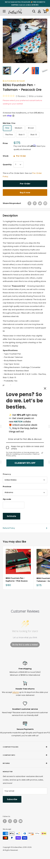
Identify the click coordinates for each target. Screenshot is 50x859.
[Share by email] (45, 203)
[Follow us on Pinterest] (15, 821)
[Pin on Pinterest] (35, 203)
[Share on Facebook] (29, 203)
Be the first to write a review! (25, 644)
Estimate (11, 516)
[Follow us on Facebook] (5, 821)
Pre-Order (25, 183)
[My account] (39, 11)
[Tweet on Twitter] (40, 203)
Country (7, 474)
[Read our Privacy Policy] (42, 453)
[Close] (45, 388)
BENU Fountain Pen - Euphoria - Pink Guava (17, 579)
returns (15, 692)
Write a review (35, 96)
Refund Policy (9, 528)
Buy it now (25, 192)
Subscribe (12, 799)
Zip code (7, 499)
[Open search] (33, 11)
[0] (45, 11)
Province (7, 486)
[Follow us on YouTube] (20, 821)
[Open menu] (4, 11)
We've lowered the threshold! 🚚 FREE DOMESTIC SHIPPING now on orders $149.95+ (25, 3)
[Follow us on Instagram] (10, 821)
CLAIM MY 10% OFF (25, 463)
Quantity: (7, 164)
